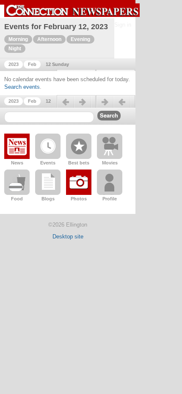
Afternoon (49, 39)
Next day (115, 105)
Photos (79, 198)
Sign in (122, 25)
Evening (80, 39)
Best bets (78, 162)
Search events (22, 87)
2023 (13, 64)
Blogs (48, 198)
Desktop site (67, 236)
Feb (32, 64)
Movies (110, 162)
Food (17, 198)
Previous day (76, 105)
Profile (109, 198)
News (17, 162)
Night (14, 49)
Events (47, 162)
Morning (18, 39)
